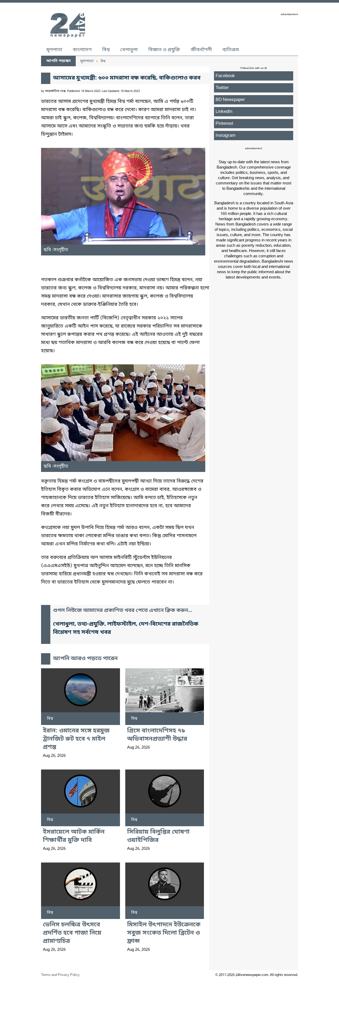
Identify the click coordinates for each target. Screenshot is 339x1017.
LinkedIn (224, 112)
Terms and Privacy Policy (60, 975)
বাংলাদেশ (82, 50)
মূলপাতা (54, 50)
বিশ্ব (106, 50)
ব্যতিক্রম (230, 50)
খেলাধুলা (129, 50)
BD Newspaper (230, 100)
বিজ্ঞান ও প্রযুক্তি (164, 50)
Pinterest (224, 124)
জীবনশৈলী (201, 50)
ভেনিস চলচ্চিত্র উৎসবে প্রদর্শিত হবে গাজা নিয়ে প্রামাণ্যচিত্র (72, 933)
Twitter (222, 88)
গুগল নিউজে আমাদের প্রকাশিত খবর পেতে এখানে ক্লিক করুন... (122, 610)
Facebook (225, 76)
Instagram (225, 135)
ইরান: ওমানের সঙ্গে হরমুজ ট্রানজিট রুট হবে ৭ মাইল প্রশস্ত (76, 739)
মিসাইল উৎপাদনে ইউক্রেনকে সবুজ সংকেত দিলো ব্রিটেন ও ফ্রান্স (163, 933)
